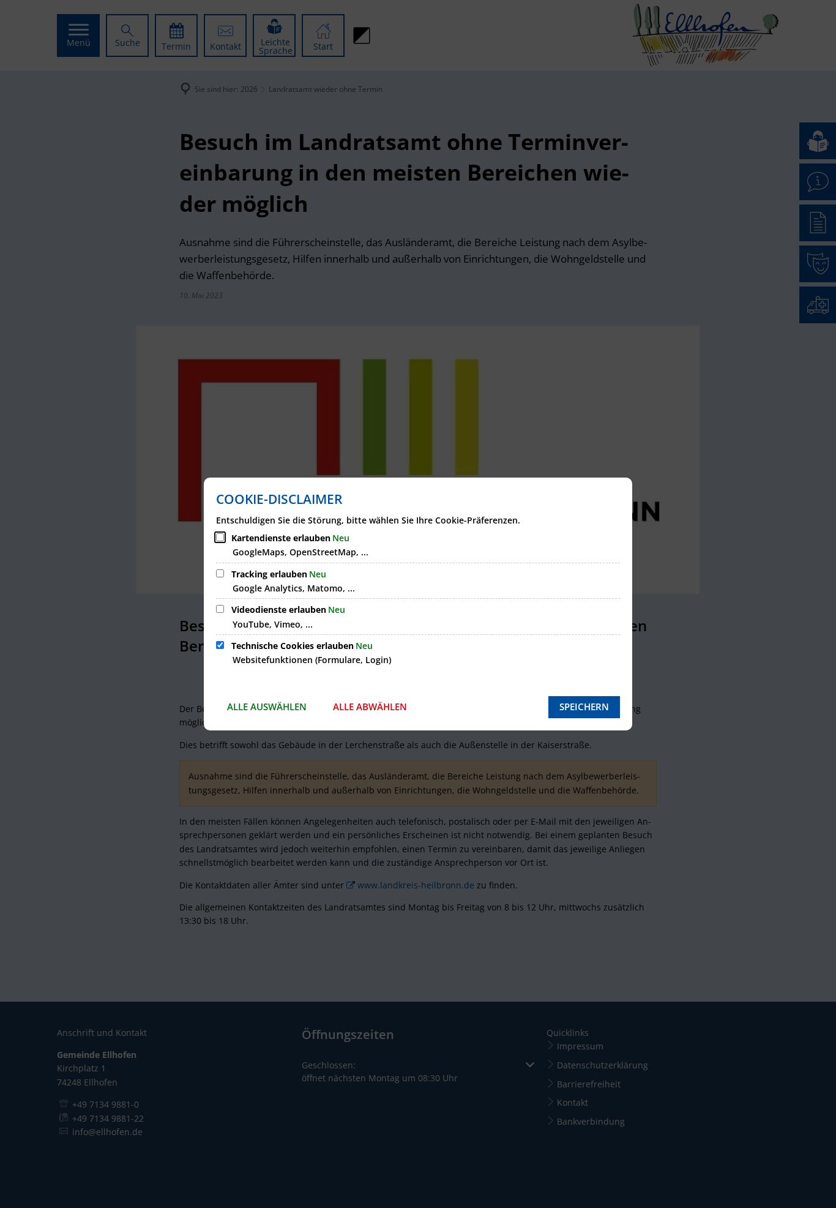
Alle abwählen (370, 706)
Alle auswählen (267, 706)
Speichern (584, 706)
